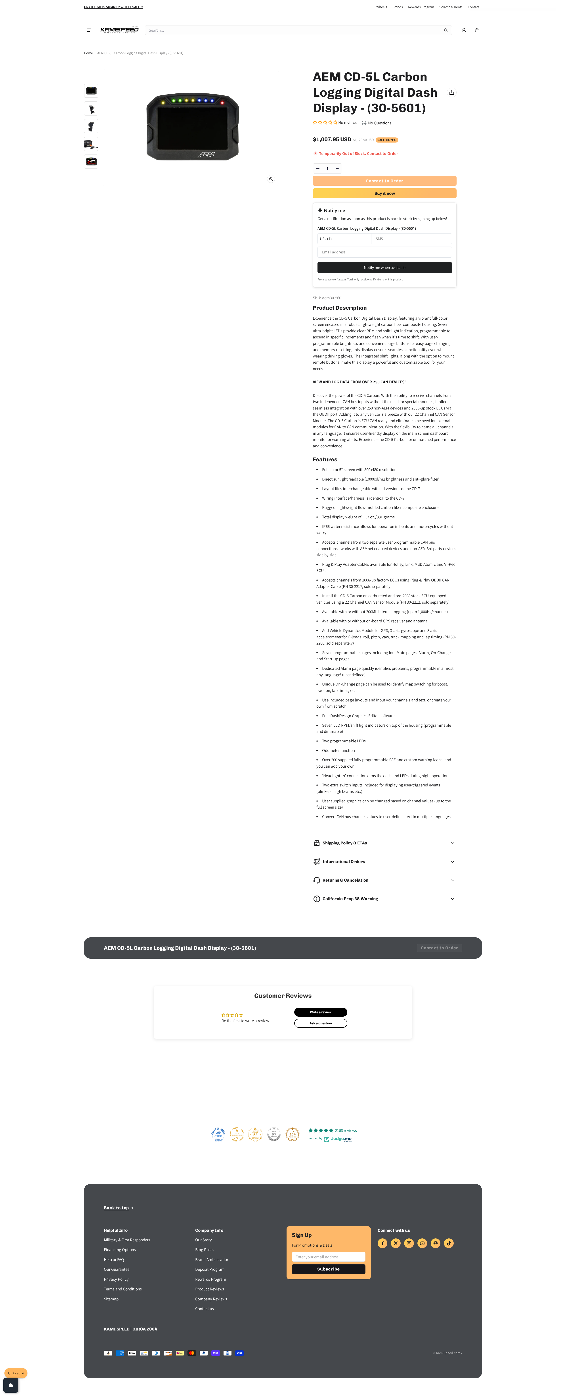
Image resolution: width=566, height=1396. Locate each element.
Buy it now (385, 193)
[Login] (464, 30)
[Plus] (337, 168)
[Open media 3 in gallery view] (91, 126)
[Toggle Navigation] (89, 30)
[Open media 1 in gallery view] (91, 91)
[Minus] (318, 168)
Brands (397, 7)
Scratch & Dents (451, 7)
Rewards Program (421, 7)
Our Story (203, 1239)
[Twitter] (396, 1243)
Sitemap (111, 1298)
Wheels (381, 7)
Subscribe (328, 1269)
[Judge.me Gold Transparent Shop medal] (237, 1134)
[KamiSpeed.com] (119, 30)
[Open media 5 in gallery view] (91, 161)
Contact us (204, 1308)
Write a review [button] (320, 1012)
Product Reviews (209, 1289)
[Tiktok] (449, 1243)
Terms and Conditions (123, 1289)
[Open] (10, 1385)
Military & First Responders (127, 1239)
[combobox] (298, 30)
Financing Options (120, 1249)
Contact (473, 7)
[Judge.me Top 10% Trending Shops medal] (292, 1134)
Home (88, 53)
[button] (477, 30)
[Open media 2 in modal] (191, 128)
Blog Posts (204, 1249)
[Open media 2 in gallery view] (91, 108)
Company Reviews (211, 1298)
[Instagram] (409, 1243)
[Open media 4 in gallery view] (91, 144)
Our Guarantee (116, 1269)
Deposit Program (210, 1269)
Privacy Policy (116, 1279)
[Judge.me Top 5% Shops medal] (274, 1134)
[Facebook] (382, 1243)
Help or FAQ (114, 1259)
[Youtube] (422, 1243)
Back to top (116, 1207)
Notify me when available (384, 267)
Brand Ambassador (211, 1259)
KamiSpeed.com (448, 1353)
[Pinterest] (435, 1243)
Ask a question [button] (321, 1023)
